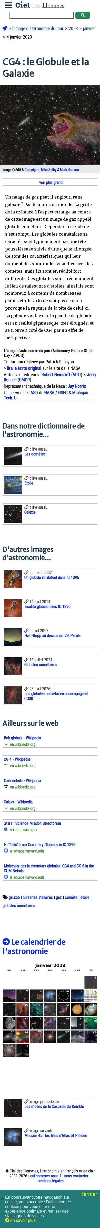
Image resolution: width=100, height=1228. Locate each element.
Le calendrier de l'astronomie (34, 946)
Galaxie (30, 512)
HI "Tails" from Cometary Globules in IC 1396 (39, 844)
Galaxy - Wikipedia (18, 802)
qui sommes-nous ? (45, 1175)
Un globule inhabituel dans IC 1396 (51, 577)
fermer (90, 1194)
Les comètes (35, 454)
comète (71, 897)
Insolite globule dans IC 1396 (47, 606)
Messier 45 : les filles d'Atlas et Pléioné (55, 1135)
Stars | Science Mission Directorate (32, 823)
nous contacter (76, 1175)
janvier (89, 28)
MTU (77, 374)
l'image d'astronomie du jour (38, 28)
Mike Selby (48, 170)
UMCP (24, 379)
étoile (85, 897)
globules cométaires (19, 905)
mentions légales (50, 1180)
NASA (49, 392)
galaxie (14, 897)
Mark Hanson (69, 170)
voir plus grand (50, 182)
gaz (59, 897)
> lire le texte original (22, 368)
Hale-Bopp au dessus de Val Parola (52, 635)
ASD (34, 392)
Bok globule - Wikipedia (22, 738)
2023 (74, 28)
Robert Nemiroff (56, 374)
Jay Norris (77, 386)
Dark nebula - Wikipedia (22, 780)
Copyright (32, 170)
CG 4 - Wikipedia (17, 759)
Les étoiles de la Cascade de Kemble (54, 1106)
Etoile (28, 483)
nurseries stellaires (38, 897)
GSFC (63, 392)
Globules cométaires (40, 664)
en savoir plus (22, 1220)
